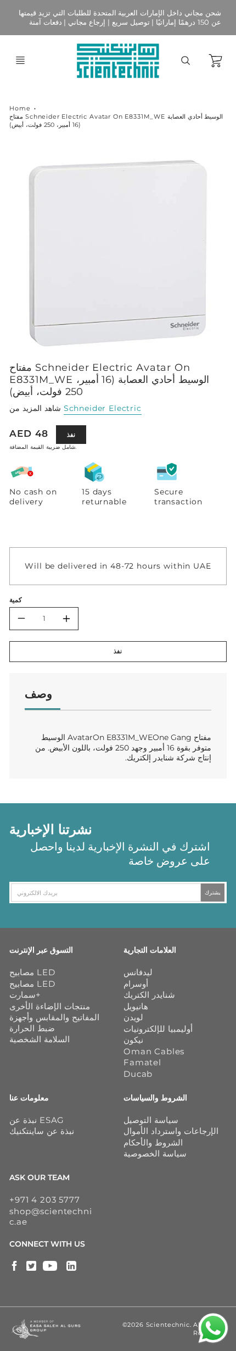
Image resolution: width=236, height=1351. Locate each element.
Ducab (138, 1074)
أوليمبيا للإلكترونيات (158, 1029)
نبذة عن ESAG (36, 1120)
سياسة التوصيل (150, 1120)
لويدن (133, 1017)
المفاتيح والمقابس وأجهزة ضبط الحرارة (54, 1022)
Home (19, 108)
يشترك (213, 892)
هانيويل (135, 1006)
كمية (15, 600)
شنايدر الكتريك (149, 994)
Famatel (142, 1062)
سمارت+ (25, 994)
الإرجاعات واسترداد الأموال (170, 1131)
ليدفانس (138, 972)
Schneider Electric (103, 408)
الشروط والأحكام (153, 1142)
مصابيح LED (32, 972)
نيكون (133, 1040)
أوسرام (135, 983)
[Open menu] (20, 60)
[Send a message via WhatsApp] (213, 1328)
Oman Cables (153, 1051)
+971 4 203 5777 (44, 1199)
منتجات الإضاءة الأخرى (49, 1006)
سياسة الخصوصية (155, 1153)
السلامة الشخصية (39, 1039)
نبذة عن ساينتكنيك (41, 1131)
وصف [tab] (38, 693)
